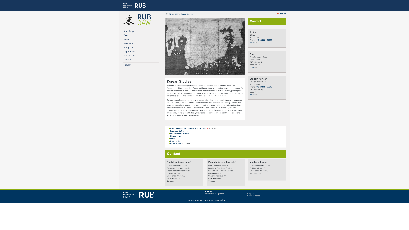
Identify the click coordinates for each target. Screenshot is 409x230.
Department (133, 51)
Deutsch (282, 13)
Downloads (175, 141)
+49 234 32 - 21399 (264, 40)
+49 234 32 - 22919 (264, 87)
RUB (171, 14)
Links (172, 139)
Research (132, 43)
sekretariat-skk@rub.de (214, 194)
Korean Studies (187, 14)
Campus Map (175, 144)
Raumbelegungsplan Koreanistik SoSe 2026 (188, 128)
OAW (177, 14)
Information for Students (180, 133)
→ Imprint (250, 194)
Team (130, 35)
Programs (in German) (179, 131)
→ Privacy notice (253, 196)
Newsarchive (175, 136)
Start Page (133, 31)
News (130, 39)
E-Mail (252, 43)
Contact (131, 59)
